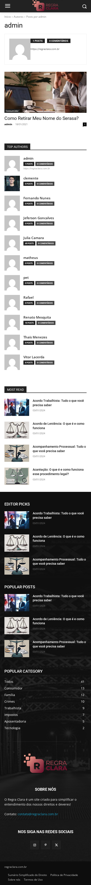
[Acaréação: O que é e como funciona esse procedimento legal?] (16, 476)
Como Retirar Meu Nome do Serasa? (41, 118)
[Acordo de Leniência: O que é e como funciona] (16, 430)
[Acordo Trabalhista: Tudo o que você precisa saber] (16, 407)
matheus (30, 258)
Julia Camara (33, 238)
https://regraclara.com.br (44, 49)
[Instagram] (34, 845)
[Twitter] (56, 845)
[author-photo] (19, 49)
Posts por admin (36, 17)
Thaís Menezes (35, 337)
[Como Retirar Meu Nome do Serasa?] (45, 92)
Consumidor (12, 110)
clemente (30, 178)
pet (26, 278)
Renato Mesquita (37, 317)
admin (8, 124)
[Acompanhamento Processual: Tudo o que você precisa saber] (16, 453)
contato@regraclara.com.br (38, 814)
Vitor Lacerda (33, 357)
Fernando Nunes (36, 198)
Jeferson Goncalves (38, 218)
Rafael (28, 297)
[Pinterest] (45, 845)
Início (7, 17)
